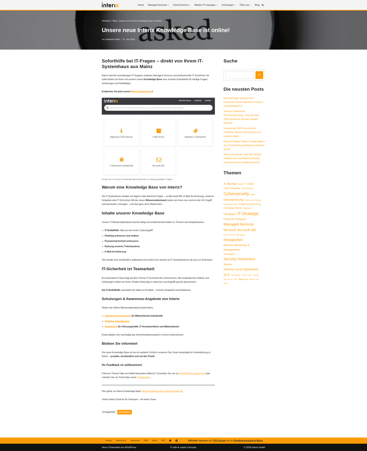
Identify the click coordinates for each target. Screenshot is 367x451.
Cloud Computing (231, 188)
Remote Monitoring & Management (236, 247)
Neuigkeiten (124, 412)
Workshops (111, 326)
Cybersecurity (236, 193)
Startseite (106, 21)
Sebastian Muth (113, 39)
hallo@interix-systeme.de (192, 373)
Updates (256, 275)
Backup (232, 183)
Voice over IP (228, 279)
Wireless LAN (254, 279)
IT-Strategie (247, 213)
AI (224, 184)
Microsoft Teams (229, 235)
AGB (146, 440)
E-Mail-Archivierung (230, 204)
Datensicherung (233, 199)
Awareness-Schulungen (118, 316)
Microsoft (229, 230)
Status (154, 440)
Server (227, 264)
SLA (226, 274)
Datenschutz (121, 440)
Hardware (229, 214)
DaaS (252, 194)
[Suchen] (263, 5)
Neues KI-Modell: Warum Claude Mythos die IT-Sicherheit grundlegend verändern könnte (244, 145)
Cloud (250, 183)
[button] (168, 5)
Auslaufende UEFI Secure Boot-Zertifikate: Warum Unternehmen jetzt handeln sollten (242, 132)
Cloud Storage (247, 188)
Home (141, 5)
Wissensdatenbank (141, 91)
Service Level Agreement (240, 269)
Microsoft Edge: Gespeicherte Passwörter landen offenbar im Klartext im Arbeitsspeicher (243, 102)
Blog (257, 5)
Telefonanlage (235, 275)
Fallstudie (247, 208)
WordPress (130, 447)
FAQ (163, 440)
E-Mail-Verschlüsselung (249, 204)
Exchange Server (232, 208)
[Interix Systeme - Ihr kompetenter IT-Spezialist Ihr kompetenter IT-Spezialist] (110, 5)
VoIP (235, 279)
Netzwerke (240, 235)
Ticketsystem (143, 377)
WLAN (225, 283)
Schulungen (229, 254)
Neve (104, 447)
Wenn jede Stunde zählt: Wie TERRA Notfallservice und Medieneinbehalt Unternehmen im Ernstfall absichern (242, 158)
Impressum (135, 440)
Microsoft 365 (246, 230)
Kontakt (109, 440)
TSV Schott (219, 440)
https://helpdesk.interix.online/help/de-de (162, 391)
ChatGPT (242, 184)
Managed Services (238, 224)
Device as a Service (253, 200)
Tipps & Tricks (247, 275)
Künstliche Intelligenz (234, 219)
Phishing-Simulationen (117, 321)
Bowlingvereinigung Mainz (248, 440)
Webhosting (243, 279)
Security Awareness (239, 259)
